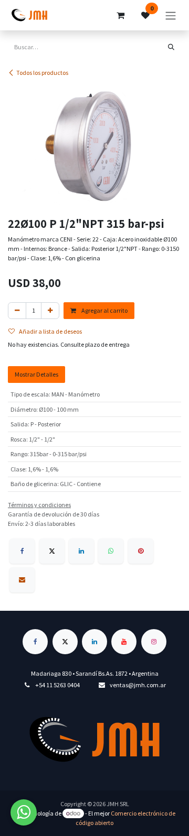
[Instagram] (153, 641)
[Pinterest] (140, 551)
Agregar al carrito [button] (104, 310)
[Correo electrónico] (22, 579)
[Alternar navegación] (170, 15)
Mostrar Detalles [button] (36, 374)
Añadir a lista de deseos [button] (50, 331)
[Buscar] (171, 47)
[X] (52, 551)
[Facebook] (22, 551)
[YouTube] (123, 641)
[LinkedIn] (81, 551)
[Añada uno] (50, 310)
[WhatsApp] (110, 551)
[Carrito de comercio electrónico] (120, 15)
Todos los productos (42, 72)
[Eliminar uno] (17, 310)
